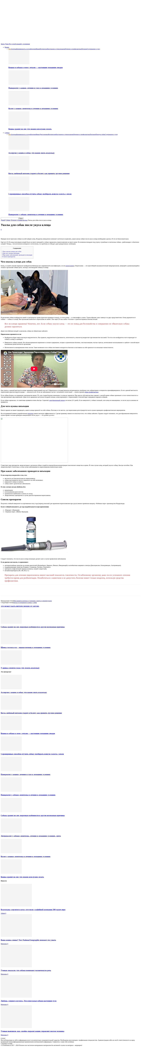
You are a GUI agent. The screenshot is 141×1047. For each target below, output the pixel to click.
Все (9, 49)
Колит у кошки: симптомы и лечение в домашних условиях (33, 108)
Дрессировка (44, 134)
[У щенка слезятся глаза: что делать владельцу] (11, 664)
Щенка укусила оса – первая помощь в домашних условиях (26, 647)
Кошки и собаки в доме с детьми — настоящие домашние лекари (35, 67)
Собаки (7, 133)
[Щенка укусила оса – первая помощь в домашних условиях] (11, 643)
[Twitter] (11, 232)
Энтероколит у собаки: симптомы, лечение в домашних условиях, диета (31, 836)
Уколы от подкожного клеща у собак (25, 602)
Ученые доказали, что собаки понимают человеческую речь (26, 970)
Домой (3, 220)
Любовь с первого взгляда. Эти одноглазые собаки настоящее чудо (28, 1001)
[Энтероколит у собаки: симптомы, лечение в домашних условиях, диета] (11, 832)
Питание (84, 49)
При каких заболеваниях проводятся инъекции (17, 255)
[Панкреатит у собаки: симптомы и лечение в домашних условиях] (18, 211)
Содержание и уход (93, 49)
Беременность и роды (23, 49)
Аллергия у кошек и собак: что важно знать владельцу (31, 153)
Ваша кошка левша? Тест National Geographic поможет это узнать (28, 940)
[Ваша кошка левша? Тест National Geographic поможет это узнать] (16, 936)
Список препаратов (8, 256)
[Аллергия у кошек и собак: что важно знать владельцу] (18, 149)
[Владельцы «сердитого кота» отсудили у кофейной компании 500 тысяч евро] (16, 906)
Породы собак (100, 134)
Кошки (7, 47)
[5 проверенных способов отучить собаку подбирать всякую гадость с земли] (18, 190)
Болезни (33, 49)
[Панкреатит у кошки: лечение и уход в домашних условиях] (18, 84)
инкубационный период (57, 400)
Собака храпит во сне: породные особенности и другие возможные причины (33, 627)
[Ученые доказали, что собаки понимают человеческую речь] (16, 967)
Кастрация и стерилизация (56, 49)
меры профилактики (91, 392)
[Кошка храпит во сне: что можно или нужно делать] (18, 125)
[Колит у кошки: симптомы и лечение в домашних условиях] (18, 105)
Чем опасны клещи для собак (11, 251)
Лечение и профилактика (73, 49)
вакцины (30, 413)
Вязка (38, 49)
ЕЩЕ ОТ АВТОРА (32, 606)
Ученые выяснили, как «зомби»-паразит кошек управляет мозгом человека (32, 1031)
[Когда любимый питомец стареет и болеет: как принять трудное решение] (18, 170)
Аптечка (13, 49)
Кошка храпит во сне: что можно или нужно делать (30, 129)
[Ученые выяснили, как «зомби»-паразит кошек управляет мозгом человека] (16, 1027)
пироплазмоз (69, 266)
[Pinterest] (18, 232)
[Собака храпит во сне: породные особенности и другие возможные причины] (11, 623)
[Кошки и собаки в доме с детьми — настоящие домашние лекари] (18, 64)
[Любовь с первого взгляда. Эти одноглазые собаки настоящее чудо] (16, 997)
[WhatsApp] (24, 232)
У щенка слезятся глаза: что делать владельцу (20, 668)
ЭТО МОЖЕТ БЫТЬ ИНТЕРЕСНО (13, 606)
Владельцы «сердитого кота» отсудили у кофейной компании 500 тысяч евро (33, 910)
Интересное (43, 49)
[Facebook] (4, 232)
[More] (31, 232)
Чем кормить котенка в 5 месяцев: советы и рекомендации (33, 601)
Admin (3, 913)
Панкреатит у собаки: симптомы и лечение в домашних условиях (35, 214)
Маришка (4, 944)
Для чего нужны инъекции (10, 253)
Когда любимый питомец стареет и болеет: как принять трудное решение (39, 173)
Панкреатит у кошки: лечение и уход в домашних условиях (33, 88)
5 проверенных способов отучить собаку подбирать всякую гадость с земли (39, 194)
